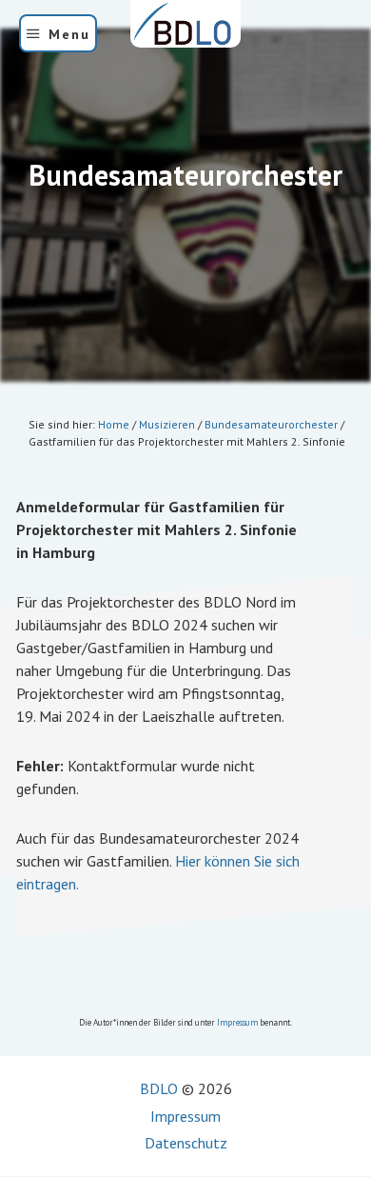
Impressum (237, 1022)
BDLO (159, 1088)
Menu (69, 34)
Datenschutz (186, 1142)
